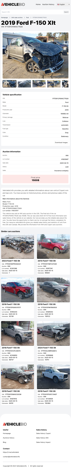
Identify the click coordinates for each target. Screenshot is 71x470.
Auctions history (8, 438)
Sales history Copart (43, 433)
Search (66, 12)
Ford (27, 17)
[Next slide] (65, 83)
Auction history (48, 4)
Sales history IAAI (42, 438)
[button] (9, 83)
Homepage (4, 17)
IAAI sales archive (16, 17)
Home (38, 4)
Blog (4, 442)
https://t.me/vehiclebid (11, 452)
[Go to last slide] (5, 83)
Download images (61, 142)
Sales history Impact (43, 442)
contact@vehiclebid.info (11, 457)
